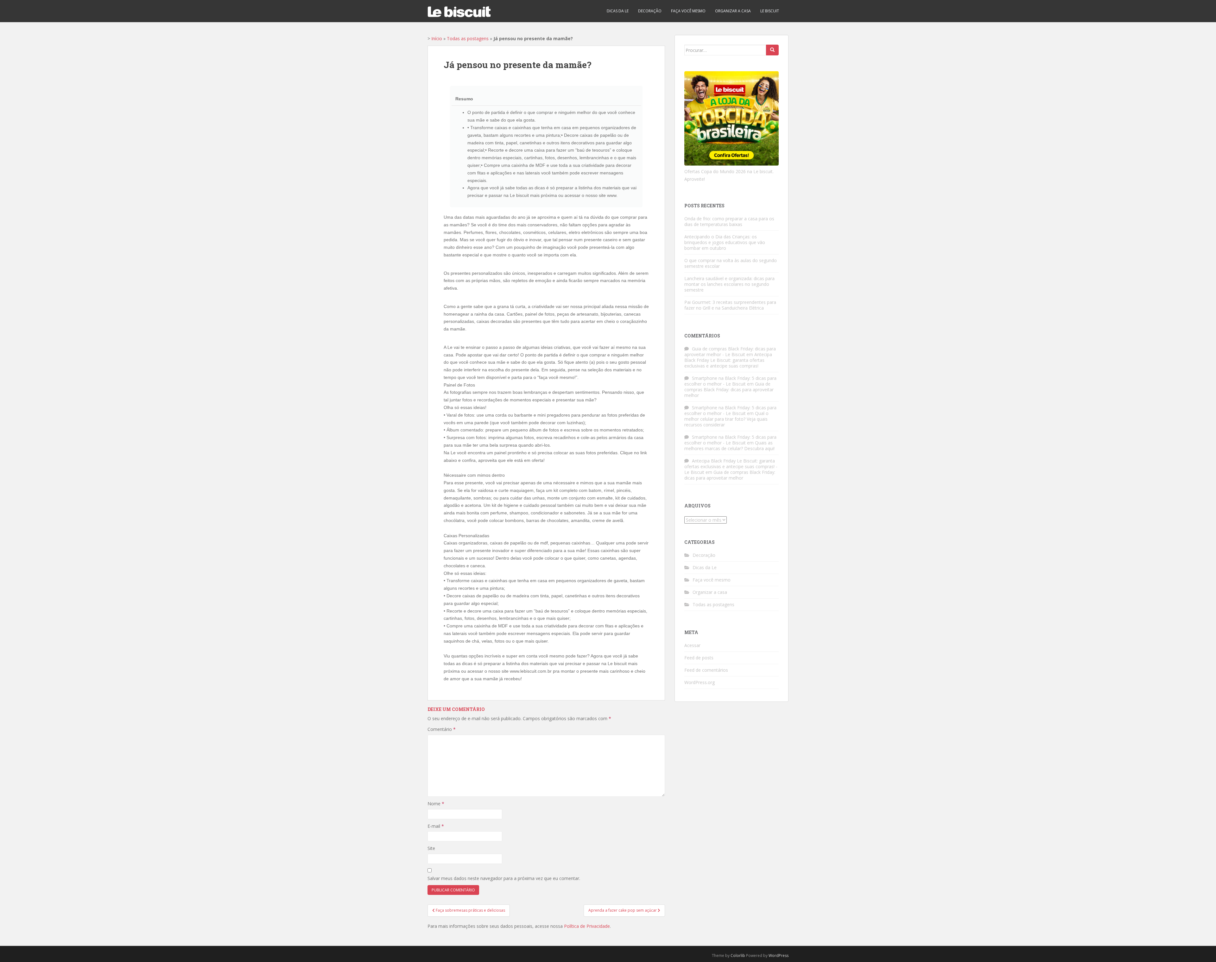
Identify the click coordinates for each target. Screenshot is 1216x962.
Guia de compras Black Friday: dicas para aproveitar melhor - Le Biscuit (730, 351)
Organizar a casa (733, 11)
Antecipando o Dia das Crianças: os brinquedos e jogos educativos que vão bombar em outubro (724, 242)
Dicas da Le (618, 11)
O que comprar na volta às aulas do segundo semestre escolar (730, 263)
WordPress (778, 955)
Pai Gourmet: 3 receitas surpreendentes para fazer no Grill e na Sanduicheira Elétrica (730, 305)
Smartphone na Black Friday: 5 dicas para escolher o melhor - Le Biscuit (730, 381)
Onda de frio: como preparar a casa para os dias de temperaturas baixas (729, 221)
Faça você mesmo (688, 11)
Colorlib (738, 955)
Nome (436, 804)
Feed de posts (698, 658)
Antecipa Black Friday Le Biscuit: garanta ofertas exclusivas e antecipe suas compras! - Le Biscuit (730, 466)
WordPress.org (699, 682)
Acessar (692, 645)
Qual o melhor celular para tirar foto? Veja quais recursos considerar (726, 419)
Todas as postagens (468, 38)
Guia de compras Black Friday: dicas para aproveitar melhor (729, 389)
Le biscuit (769, 11)
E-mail (436, 826)
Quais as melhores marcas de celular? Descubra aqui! (729, 445)
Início (436, 38)
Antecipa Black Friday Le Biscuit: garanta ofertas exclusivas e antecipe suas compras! (728, 360)
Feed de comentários (706, 670)
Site (431, 848)
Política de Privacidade (587, 926)
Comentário (442, 729)
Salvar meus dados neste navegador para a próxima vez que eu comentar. (504, 878)
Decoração (650, 11)
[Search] (772, 50)
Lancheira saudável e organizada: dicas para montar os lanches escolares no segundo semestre (729, 284)
